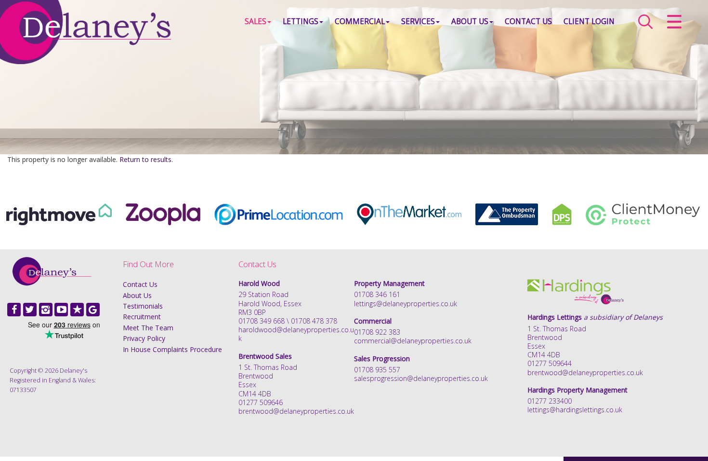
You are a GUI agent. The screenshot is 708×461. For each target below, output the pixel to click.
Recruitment (142, 316)
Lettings (300, 21)
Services (418, 21)
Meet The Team (148, 327)
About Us (469, 21)
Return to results (145, 159)
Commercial (360, 21)
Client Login (589, 21)
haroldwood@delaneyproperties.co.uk (296, 334)
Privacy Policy (144, 338)
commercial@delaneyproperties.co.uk (413, 340)
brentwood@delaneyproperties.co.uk (296, 411)
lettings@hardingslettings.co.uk (574, 409)
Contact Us (528, 21)
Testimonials (143, 306)
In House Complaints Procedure (172, 349)
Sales (255, 21)
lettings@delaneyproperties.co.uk (405, 303)
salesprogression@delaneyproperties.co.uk (421, 378)
